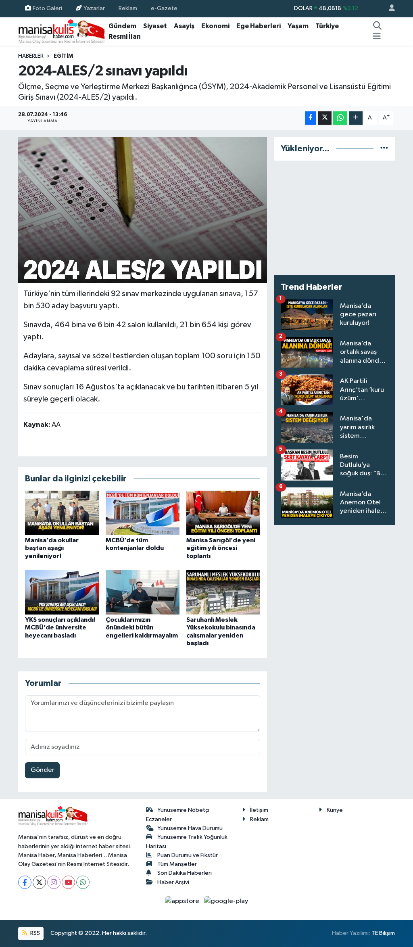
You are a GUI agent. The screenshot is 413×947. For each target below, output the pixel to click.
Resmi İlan (124, 36)
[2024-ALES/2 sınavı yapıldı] (142, 210)
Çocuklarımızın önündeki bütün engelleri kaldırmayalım (142, 627)
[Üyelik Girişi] (388, 8)
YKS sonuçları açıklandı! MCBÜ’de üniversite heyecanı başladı (60, 627)
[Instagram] (53, 882)
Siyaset (155, 26)
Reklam (128, 8)
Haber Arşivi (173, 882)
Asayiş (184, 26)
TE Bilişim (383, 933)
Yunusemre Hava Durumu (190, 828)
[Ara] (377, 26)
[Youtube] (68, 882)
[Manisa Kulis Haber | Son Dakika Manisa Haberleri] (61, 31)
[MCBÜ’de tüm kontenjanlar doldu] (142, 512)
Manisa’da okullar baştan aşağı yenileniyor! (52, 548)
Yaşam (298, 26)
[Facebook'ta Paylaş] (310, 118)
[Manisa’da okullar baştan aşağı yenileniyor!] (62, 512)
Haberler (31, 56)
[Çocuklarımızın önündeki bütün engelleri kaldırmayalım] (142, 592)
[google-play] (226, 900)
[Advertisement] (334, 217)
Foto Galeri (47, 8)
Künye (335, 810)
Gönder (42, 770)
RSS (34, 933)
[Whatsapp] (83, 882)
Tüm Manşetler (177, 864)
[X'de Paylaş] (325, 118)
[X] (39, 882)
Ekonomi (215, 26)
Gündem (122, 26)
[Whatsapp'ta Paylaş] (340, 118)
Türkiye (327, 26)
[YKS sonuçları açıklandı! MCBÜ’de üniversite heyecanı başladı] (62, 592)
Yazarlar (94, 8)
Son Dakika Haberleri (184, 873)
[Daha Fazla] (356, 118)
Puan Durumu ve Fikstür (187, 855)
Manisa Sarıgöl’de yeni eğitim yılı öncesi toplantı (220, 548)
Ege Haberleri (258, 26)
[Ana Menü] (377, 36)
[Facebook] (24, 882)
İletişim (259, 810)
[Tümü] (384, 148)
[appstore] (182, 900)
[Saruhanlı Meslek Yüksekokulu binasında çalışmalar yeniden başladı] (223, 592)
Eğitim (63, 56)
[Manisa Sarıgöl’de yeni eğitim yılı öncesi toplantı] (223, 512)
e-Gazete (164, 8)
